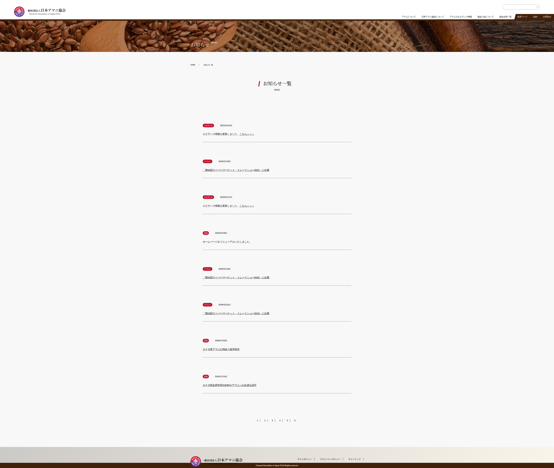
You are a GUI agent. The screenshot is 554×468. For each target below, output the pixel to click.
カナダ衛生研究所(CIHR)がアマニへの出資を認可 (229, 385)
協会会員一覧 (505, 16)
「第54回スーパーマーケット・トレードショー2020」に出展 (236, 277)
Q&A (535, 16)
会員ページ (522, 16)
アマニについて (409, 16)
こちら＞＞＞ (246, 134)
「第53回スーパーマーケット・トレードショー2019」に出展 (236, 313)
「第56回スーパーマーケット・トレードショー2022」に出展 (236, 170)
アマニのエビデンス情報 (461, 16)
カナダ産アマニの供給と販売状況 (221, 349)
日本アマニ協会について (433, 16)
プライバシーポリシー (330, 459)
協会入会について (486, 16)
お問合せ (547, 16)
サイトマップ (354, 459)
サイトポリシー (304, 459)
